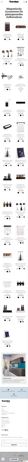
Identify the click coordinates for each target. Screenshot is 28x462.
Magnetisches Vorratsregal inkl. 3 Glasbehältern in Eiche (7, 266)
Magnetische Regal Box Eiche (20, 317)
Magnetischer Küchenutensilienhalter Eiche (20, 60)
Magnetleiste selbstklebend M (20, 111)
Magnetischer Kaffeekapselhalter (7, 35)
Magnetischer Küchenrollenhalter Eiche (7, 292)
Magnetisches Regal (7, 316)
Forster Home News (5, 420)
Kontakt (2, 410)
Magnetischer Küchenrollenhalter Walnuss (7, 136)
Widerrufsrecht (4, 414)
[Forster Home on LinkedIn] (7, 430)
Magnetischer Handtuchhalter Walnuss (21, 136)
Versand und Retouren (5, 421)
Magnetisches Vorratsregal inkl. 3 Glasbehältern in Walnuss (20, 187)
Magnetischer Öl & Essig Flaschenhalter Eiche (7, 213)
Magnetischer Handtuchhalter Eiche (20, 238)
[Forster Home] (14, 2)
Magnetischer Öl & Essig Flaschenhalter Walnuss (20, 292)
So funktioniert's (4, 411)
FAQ (2, 408)
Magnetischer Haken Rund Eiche (7, 59)
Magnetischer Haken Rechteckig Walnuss (20, 264)
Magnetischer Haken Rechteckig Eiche (7, 161)
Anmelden (14, 445)
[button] (24, 461)
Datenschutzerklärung (5, 422)
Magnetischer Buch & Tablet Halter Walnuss (20, 161)
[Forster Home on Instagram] (5, 430)
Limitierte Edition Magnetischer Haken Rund (20, 86)
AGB (2, 427)
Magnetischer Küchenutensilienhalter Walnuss (7, 239)
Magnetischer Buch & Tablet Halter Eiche (7, 341)
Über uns (3, 424)
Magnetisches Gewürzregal (20, 35)
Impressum (3, 425)
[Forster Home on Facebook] (2, 430)
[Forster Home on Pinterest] (4, 430)
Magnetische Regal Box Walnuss (7, 185)
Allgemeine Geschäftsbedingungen (8, 413)
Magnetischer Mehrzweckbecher (7, 111)
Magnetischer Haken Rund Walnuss (20, 212)
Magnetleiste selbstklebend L (7, 85)
